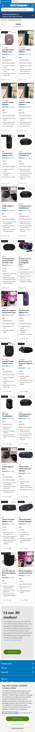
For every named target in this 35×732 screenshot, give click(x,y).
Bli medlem (12, 652)
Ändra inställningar (17, 728)
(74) (29, 524)
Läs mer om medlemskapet (12, 640)
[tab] (5, 1)
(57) (12, 54)
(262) (12, 524)
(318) (12, 577)
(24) (12, 158)
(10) (29, 158)
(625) (29, 54)
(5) (12, 265)
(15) (12, 418)
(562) (29, 473)
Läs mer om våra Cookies (9, 713)
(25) (29, 368)
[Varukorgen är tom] (32, 5)
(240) (12, 210)
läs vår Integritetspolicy (25, 713)
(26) (12, 315)
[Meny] (2, 5)
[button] (23, 26)
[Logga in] (28, 5)
